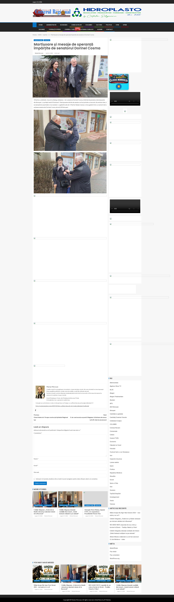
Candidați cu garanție (116, 414)
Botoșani (112, 410)
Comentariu (38, 433)
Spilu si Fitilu (114, 483)
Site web (36, 472)
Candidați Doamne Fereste (118, 417)
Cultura (99, 25)
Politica (109, 25)
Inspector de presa (116, 459)
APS (111, 403)
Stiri (117, 25)
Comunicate (48, 505)
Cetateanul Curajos (86, 29)
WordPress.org (114, 558)
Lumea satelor (76, 25)
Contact (109, 29)
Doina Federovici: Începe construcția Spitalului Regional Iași (51, 417)
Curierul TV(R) (70, 29)
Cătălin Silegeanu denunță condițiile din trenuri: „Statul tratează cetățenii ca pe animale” (69, 512)
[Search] (140, 27)
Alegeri (99, 29)
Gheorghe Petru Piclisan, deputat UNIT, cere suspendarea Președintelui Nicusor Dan (94, 512)
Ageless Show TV (115, 386)
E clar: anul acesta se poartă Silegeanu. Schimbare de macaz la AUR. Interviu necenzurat (88, 417)
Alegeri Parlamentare (116, 396)
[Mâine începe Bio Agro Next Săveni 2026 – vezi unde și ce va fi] (46, 574)
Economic (63, 25)
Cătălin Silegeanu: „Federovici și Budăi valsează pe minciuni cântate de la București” (44, 512)
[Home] (34, 24)
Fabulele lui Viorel (115, 445)
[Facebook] (35, 410)
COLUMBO (88, 25)
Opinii (125, 25)
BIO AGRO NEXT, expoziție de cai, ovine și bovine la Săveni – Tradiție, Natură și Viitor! (100, 587)
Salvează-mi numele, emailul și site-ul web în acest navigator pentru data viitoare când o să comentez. (67, 479)
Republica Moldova (116, 473)
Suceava (112, 490)
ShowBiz (42, 29)
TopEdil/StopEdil (55, 29)
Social (112, 480)
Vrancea (112, 504)
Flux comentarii (114, 555)
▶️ (119, 86)
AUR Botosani (38, 40)
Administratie (51, 25)
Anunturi (112, 400)
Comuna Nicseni (115, 428)
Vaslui (112, 500)
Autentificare (114, 548)
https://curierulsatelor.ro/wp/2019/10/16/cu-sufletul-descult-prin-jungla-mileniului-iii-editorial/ (62, 406)
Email (36, 465)
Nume (36, 459)
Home (41, 25)
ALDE (111, 390)
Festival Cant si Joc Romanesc (119, 452)
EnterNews (98, 600)
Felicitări (112, 448)
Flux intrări (113, 551)
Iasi (111, 455)
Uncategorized (114, 497)
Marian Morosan (39, 53)
